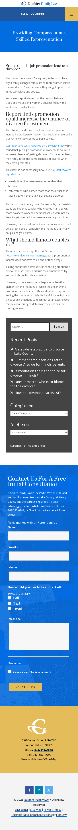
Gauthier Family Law (36, 799)
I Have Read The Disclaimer (32, 672)
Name (12, 527)
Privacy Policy (52, 809)
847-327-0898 (32, 13)
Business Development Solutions (31, 814)
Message (15, 619)
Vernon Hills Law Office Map (39, 759)
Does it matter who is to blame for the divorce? (37, 384)
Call (16, 598)
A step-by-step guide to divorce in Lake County (37, 351)
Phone (13, 567)
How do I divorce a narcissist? (38, 393)
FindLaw (61, 814)
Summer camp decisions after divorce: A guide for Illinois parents (37, 362)
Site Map (36, 809)
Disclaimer (15, 663)
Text (16, 603)
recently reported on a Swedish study (35, 145)
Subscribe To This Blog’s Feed (28, 445)
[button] (71, 14)
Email (13, 547)
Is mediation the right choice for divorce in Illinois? (37, 373)
